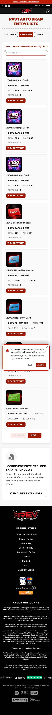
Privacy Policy (26, 539)
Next (33, 435)
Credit (41, 34)
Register (46, 6)
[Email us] (9, 6)
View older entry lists (26, 493)
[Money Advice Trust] (24, 693)
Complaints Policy (26, 552)
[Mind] (35, 700)
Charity (26, 556)
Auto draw (26, 34)
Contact (26, 561)
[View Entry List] (14, 69)
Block (29, 365)
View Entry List (15, 100)
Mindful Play (26, 543)
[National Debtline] (34, 693)
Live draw (10, 34)
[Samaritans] (20, 700)
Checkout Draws (26, 570)
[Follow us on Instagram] (2, 6)
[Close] (47, 347)
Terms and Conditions (26, 534)
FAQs (26, 565)
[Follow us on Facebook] (6, 6)
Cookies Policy (26, 548)
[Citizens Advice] (17, 693)
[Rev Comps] (26, 515)
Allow (40, 365)
